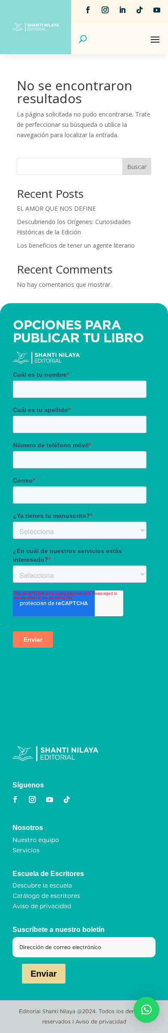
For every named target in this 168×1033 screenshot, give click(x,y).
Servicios (26, 850)
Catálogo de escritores (46, 895)
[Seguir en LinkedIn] (122, 10)
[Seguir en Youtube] (157, 10)
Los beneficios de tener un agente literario (76, 245)
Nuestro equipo (35, 839)
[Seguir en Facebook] (88, 10)
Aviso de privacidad (41, 906)
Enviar (44, 973)
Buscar (136, 167)
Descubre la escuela (42, 885)
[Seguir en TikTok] (139, 10)
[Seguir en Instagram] (105, 10)
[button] (146, 1010)
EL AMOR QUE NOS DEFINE (56, 208)
